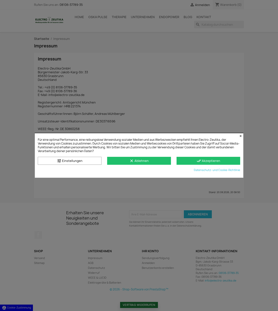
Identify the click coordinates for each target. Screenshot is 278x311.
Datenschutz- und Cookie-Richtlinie (217, 170)
